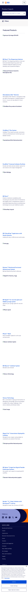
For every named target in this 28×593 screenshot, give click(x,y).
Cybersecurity (5, 533)
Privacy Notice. (7, 578)
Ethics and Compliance (7, 553)
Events (3, 538)
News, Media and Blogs (7, 548)
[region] (14, 579)
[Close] (26, 566)
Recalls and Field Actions (7, 528)
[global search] (24, 2)
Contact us (4, 564)
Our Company (5, 551)
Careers (3, 530)
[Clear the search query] (24, 13)
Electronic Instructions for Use (8, 535)
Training (3, 558)
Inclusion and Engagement (7, 543)
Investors (4, 540)
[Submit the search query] (4, 13)
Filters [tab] (7, 21)
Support (3, 556)
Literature (4, 546)
